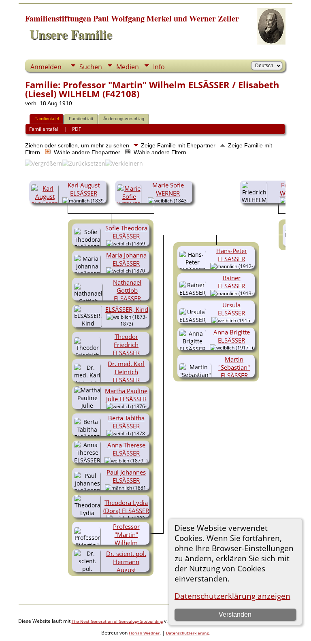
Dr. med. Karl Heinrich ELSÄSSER (126, 372)
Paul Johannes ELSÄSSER (126, 476)
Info (159, 66)
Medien (127, 66)
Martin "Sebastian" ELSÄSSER (234, 367)
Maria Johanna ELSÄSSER (126, 259)
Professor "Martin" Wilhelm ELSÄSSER (126, 538)
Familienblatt (81, 118)
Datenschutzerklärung (187, 633)
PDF (76, 129)
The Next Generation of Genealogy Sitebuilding (117, 621)
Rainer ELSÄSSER (231, 282)
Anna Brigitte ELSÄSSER (231, 336)
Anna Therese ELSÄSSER (126, 449)
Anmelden (46, 66)
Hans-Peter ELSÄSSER (231, 255)
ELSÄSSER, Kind (126, 309)
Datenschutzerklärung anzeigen (232, 596)
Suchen (90, 66)
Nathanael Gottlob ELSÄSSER (127, 290)
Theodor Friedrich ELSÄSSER (126, 344)
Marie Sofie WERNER (168, 189)
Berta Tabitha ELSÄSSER (126, 422)
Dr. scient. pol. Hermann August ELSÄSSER (126, 565)
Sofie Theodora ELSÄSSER (126, 232)
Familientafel (46, 118)
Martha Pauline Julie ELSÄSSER (126, 395)
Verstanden (235, 614)
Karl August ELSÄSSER (84, 189)
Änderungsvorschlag (123, 118)
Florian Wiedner (144, 633)
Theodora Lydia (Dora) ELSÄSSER (126, 506)
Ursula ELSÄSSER (231, 309)
